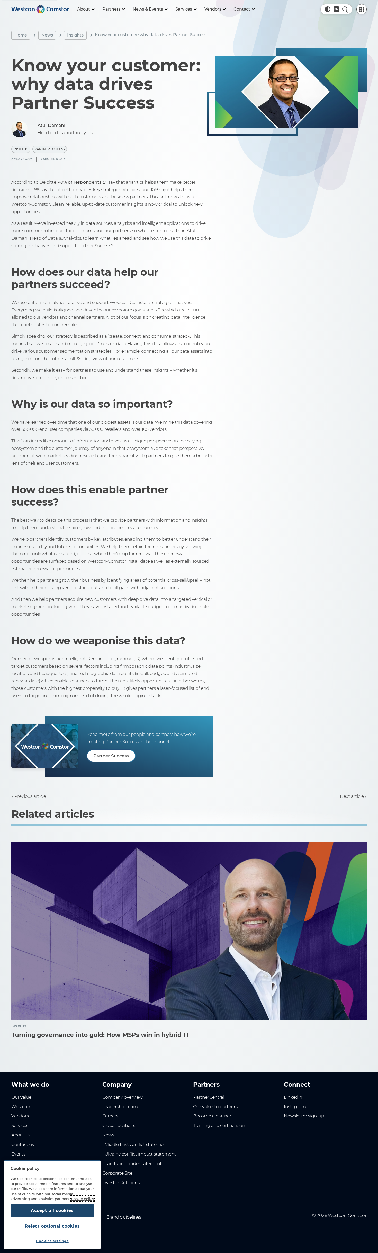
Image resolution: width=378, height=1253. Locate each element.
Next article (352, 796)
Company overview (122, 1097)
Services (19, 1125)
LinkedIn (293, 1097)
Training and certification (219, 1125)
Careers (110, 1115)
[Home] (40, 9)
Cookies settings (52, 1241)
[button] (327, 9)
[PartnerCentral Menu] (361, 9)
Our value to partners (215, 1106)
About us (20, 1135)
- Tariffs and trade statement (132, 1163)
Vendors (20, 1115)
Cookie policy (82, 1199)
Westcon (20, 1106)
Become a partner (212, 1115)
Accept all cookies (52, 1210)
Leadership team (120, 1106)
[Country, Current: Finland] (336, 9)
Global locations (119, 1125)
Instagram (295, 1106)
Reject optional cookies (52, 1226)
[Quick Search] (345, 9)
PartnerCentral (208, 1097)
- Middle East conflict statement (135, 1144)
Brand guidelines (123, 1217)
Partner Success (50, 149)
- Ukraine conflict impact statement (139, 1154)
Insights (75, 35)
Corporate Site (117, 1173)
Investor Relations (121, 1182)
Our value (21, 1097)
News (47, 35)
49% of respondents (79, 182)
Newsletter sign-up (304, 1115)
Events (18, 1154)
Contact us (22, 1144)
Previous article (30, 796)
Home (20, 35)
